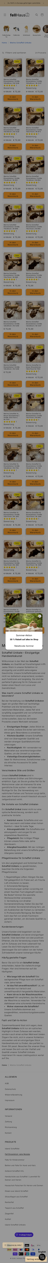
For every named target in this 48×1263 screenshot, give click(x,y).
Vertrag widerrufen (36, 1259)
